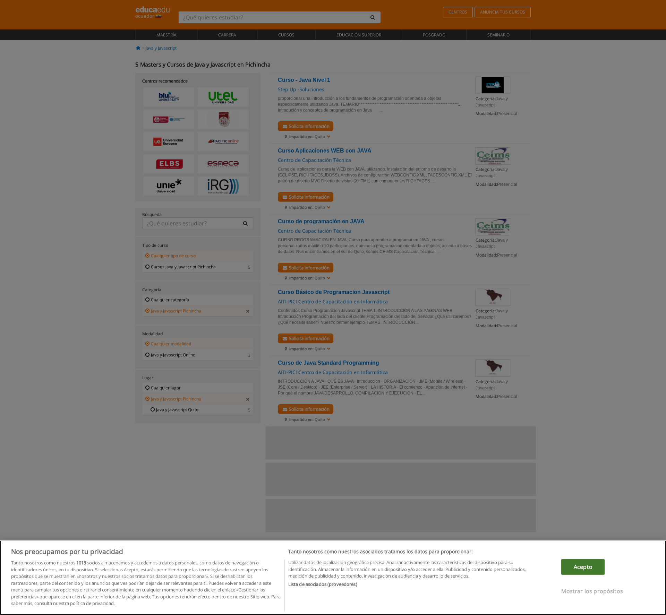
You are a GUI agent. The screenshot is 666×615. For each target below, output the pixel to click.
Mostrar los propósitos (592, 591)
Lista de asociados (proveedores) (322, 584)
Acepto (583, 567)
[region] (333, 577)
